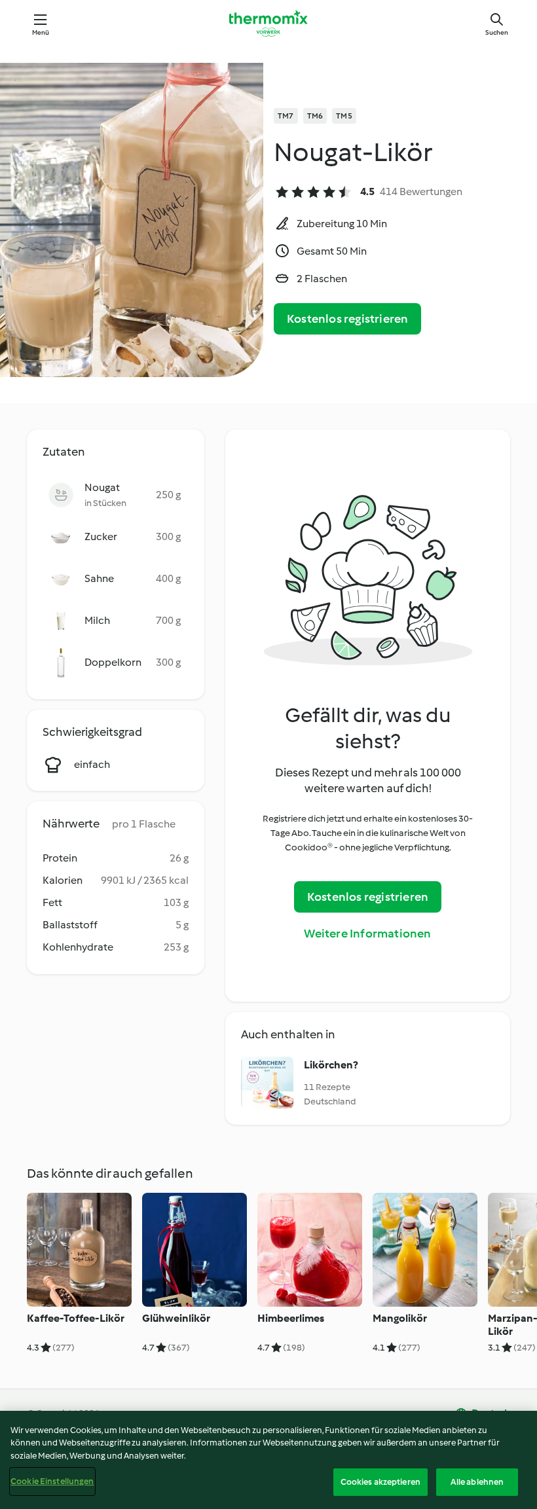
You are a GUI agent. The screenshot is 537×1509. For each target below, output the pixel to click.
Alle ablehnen (477, 1482)
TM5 (344, 115)
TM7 (286, 115)
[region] (268, 1460)
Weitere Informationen (367, 933)
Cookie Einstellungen (52, 1481)
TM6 (315, 115)
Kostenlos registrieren (347, 319)
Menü (41, 32)
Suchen (496, 32)
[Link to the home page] (268, 23)
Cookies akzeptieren (380, 1482)
